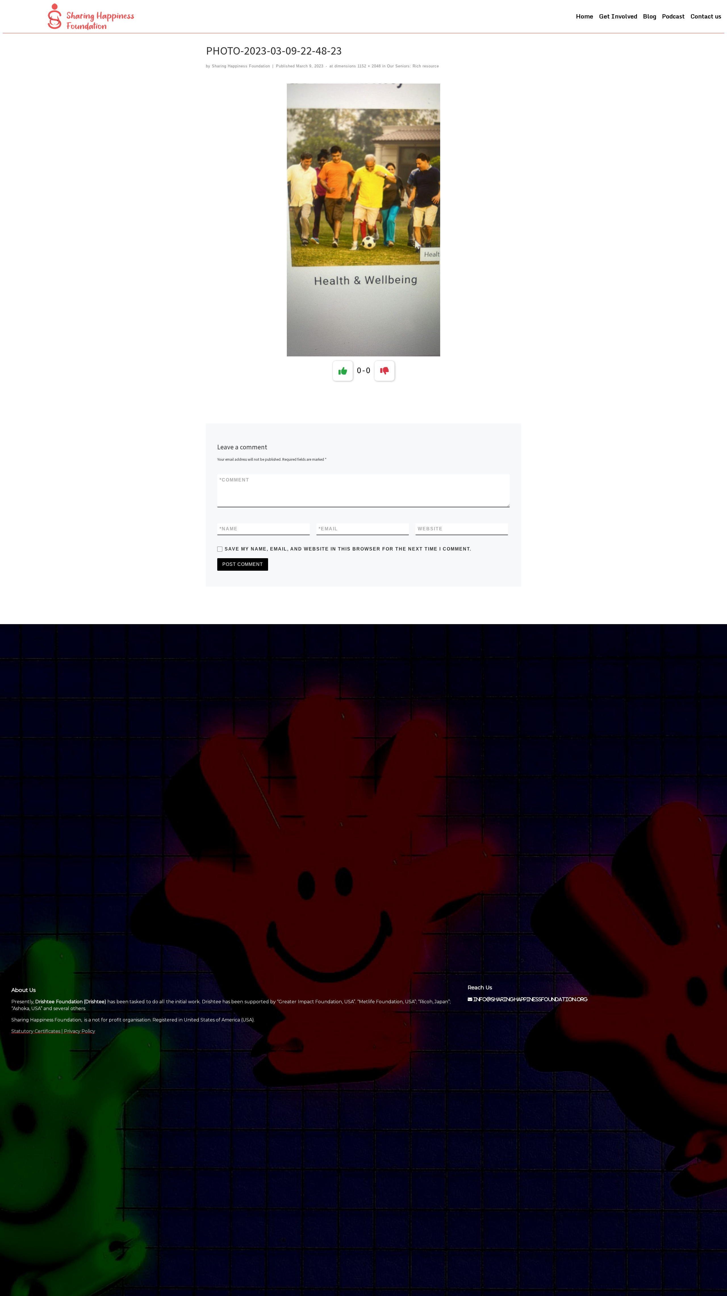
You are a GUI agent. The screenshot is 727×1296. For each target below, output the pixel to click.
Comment (234, 479)
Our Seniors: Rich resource (412, 66)
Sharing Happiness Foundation (241, 66)
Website (430, 528)
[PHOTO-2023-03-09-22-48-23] (363, 220)
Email (328, 528)
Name (229, 528)
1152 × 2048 (368, 66)
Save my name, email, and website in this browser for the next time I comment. (348, 549)
